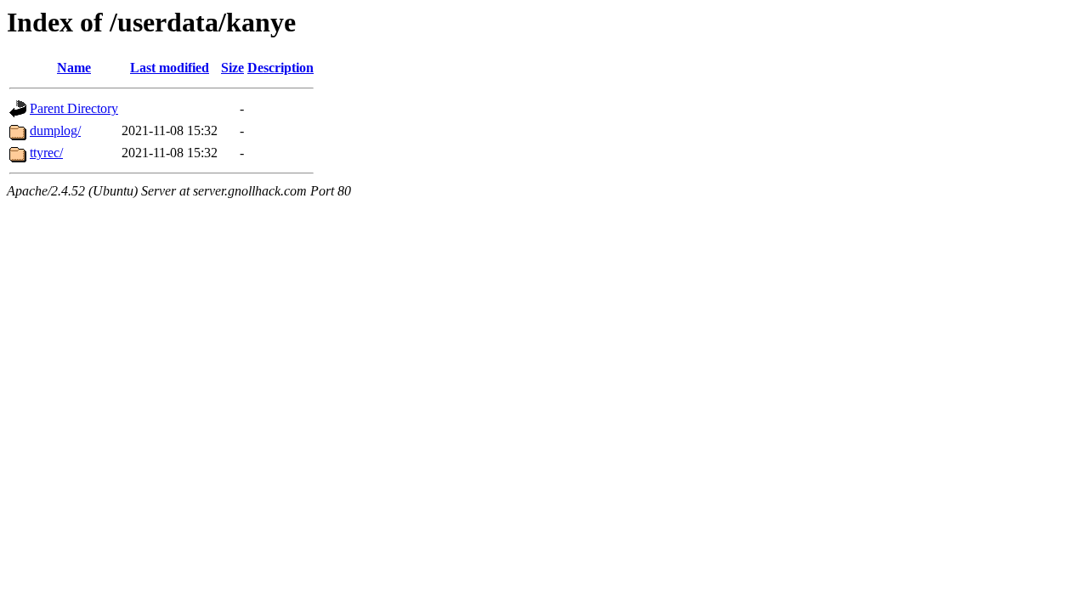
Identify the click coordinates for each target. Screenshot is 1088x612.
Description (280, 67)
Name (74, 67)
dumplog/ (55, 130)
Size (232, 67)
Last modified (169, 67)
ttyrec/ (46, 152)
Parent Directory (74, 108)
